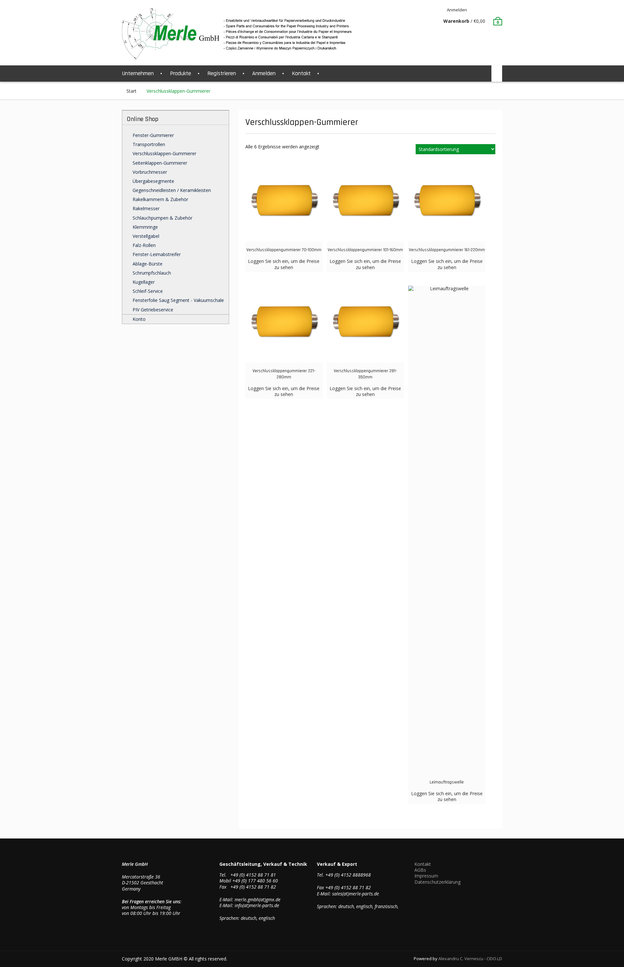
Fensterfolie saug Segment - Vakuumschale (178, 300)
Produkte (180, 73)
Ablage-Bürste (147, 264)
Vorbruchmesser (150, 172)
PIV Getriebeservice (153, 309)
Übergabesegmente (153, 181)
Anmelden (457, 10)
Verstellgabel (146, 236)
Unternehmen (138, 73)
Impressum (426, 876)
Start (131, 91)
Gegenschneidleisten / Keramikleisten (172, 190)
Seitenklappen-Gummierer (160, 163)
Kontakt (301, 73)
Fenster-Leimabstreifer (157, 254)
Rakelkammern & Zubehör (160, 199)
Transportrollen (149, 144)
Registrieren (488, 10)
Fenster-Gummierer (153, 135)
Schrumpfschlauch (152, 273)
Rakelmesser (146, 208)
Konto (139, 319)
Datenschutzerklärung (437, 882)
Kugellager (144, 282)
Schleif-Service (148, 291)
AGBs (420, 870)
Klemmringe (145, 227)
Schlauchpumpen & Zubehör (162, 218)
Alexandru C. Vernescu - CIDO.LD (470, 958)
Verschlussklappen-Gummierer (164, 153)
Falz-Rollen (144, 245)
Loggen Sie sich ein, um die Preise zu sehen (283, 264)
